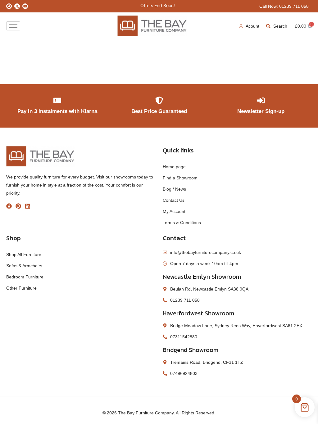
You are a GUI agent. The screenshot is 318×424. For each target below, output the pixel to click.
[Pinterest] (18, 206)
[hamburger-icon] (13, 25)
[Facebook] (9, 6)
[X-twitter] (17, 6)
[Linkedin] (27, 206)
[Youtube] (25, 6)
